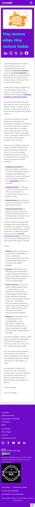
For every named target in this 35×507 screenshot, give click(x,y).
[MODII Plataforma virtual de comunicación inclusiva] (7, 2)
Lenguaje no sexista (10, 418)
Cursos (4, 435)
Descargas (6, 432)
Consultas (5, 429)
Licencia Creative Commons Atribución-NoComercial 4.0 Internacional (16, 459)
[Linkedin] (5, 53)
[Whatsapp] (21, 53)
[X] (16, 53)
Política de (20, 487)
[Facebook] (26, 53)
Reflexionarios (7, 415)
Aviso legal (6, 487)
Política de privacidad (10, 491)
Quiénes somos (8, 438)
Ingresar (5, 412)
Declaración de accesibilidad (13, 494)
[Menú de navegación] (31, 3)
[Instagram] (10, 53)
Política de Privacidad (19, 498)
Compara (5, 422)
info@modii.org (12, 450)
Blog (3, 425)
